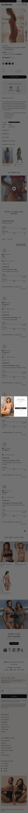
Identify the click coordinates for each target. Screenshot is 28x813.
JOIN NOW (20, 408)
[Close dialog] (26, 397)
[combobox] (16, 406)
